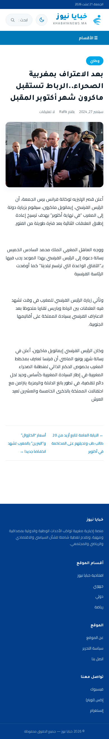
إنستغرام (96, 710)
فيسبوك (96, 689)
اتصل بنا (97, 658)
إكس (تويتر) (94, 699)
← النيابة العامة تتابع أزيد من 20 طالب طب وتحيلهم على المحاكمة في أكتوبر (77, 443)
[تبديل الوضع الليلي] (42, 20)
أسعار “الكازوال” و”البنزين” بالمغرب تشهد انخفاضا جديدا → (27, 443)
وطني (94, 60)
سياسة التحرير (92, 648)
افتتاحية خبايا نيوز (90, 575)
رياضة (98, 607)
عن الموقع (94, 637)
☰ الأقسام (88, 37)
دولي (99, 596)
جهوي (98, 586)
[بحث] (12, 20)
